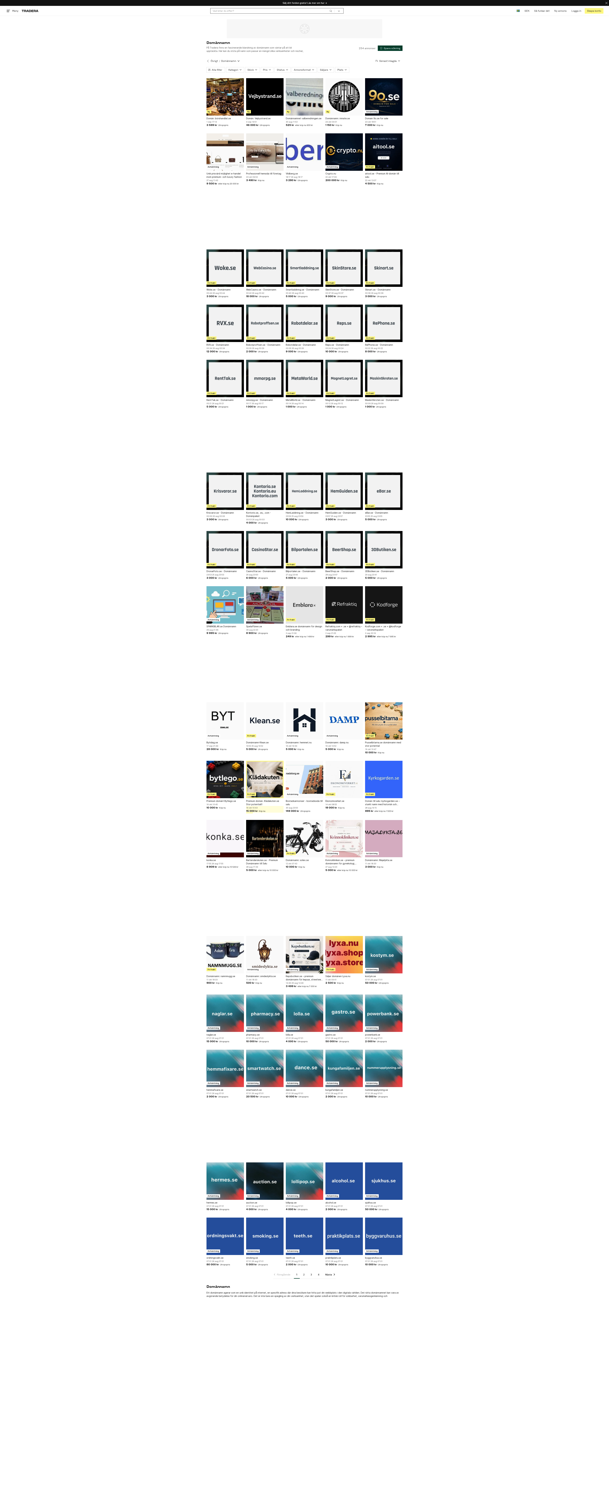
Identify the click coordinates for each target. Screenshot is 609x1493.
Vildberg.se (292, 173)
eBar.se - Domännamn (376, 512)
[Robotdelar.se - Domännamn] (304, 323)
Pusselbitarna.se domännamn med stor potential (383, 744)
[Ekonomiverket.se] (344, 779)
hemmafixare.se (214, 1090)
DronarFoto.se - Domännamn (221, 571)
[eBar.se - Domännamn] (384, 491)
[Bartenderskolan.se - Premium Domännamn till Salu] (265, 838)
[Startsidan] (30, 11)
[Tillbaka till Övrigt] (207, 61)
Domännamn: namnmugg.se (220, 976)
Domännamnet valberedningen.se (303, 118)
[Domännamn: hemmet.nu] (304, 721)
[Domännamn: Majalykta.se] (384, 838)
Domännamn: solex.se (297, 860)
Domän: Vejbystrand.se (258, 118)
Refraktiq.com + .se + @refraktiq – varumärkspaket (343, 628)
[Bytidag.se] (225, 721)
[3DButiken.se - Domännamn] (384, 549)
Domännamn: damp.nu (337, 742)
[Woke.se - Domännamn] (225, 268)
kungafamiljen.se (334, 1090)
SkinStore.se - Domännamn (339, 289)
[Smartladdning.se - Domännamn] (304, 268)
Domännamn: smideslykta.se (261, 976)
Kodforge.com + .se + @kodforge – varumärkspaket (383, 628)
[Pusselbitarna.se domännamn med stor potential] (384, 721)
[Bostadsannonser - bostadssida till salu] (304, 779)
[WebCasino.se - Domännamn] (265, 268)
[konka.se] (225, 838)
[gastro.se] (344, 1013)
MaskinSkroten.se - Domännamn (382, 400)
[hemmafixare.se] (225, 1068)
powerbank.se (372, 1034)
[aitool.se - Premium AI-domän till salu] (384, 152)
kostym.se (370, 976)
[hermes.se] (225, 1181)
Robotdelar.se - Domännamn (301, 344)
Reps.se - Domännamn (337, 344)
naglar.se (211, 1034)
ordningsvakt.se (214, 1257)
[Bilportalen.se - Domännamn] (304, 549)
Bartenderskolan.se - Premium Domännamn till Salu (262, 862)
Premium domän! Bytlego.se (221, 801)
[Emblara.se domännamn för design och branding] (304, 605)
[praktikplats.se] (344, 1236)
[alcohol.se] (344, 1181)
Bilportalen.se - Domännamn (300, 571)
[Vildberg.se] (304, 152)
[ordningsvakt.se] (225, 1236)
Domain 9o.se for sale (376, 118)
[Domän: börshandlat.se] (225, 97)
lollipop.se (291, 1202)
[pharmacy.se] (265, 1013)
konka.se (211, 860)
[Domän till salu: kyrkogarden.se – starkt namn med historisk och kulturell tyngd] (384, 779)
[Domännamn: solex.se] (304, 838)
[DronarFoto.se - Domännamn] (225, 549)
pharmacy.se (253, 1034)
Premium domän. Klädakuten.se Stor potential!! (262, 803)
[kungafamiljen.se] (344, 1068)
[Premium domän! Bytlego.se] (225, 779)
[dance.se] (304, 1068)
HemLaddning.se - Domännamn (302, 512)
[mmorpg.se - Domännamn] (265, 378)
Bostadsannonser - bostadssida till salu (304, 803)
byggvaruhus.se (373, 1257)
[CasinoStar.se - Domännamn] (265, 549)
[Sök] (330, 10)
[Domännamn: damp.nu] (344, 721)
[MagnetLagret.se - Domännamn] (344, 378)
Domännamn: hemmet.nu (299, 742)
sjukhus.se (370, 1202)
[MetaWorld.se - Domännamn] (304, 378)
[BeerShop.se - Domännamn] (344, 549)
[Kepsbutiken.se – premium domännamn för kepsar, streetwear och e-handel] (304, 954)
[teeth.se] (304, 1236)
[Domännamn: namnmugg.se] (225, 954)
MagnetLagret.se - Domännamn (342, 400)
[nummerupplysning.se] (384, 1068)
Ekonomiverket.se (334, 801)
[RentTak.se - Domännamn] (225, 378)
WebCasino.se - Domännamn (261, 289)
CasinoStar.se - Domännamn (261, 571)
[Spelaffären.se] (265, 605)
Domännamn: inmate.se (337, 118)
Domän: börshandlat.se (218, 118)
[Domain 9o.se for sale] (384, 97)
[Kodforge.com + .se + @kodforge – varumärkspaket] (384, 605)
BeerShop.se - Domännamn (339, 571)
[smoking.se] (265, 1236)
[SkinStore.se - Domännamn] (344, 268)
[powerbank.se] (384, 1013)
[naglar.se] (225, 1013)
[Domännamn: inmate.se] (344, 97)
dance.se (291, 1090)
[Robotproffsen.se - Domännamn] (265, 323)
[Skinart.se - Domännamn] (384, 268)
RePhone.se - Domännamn (379, 344)
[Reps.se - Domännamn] (344, 323)
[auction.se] (265, 1181)
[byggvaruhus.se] (384, 1236)
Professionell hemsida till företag (263, 173)
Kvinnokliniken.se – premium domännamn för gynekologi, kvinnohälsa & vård (340, 862)
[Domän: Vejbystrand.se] (265, 97)
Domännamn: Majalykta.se (378, 860)
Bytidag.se (212, 742)
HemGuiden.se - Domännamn (340, 512)
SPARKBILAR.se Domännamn (221, 626)
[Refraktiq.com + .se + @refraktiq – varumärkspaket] (344, 605)
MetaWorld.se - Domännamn (300, 400)
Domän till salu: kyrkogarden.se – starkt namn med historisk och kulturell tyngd (382, 803)
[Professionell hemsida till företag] (265, 152)
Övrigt (214, 61)
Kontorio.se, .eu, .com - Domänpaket (258, 514)
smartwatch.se (254, 1090)
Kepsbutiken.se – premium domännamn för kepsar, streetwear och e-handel (304, 978)
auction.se (251, 1202)
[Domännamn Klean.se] (265, 721)
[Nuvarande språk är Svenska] (518, 11)
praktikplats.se (333, 1257)
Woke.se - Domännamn (218, 289)
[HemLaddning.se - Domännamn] (304, 491)
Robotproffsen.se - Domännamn (263, 344)
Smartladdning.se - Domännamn (302, 289)
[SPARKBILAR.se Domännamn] (225, 605)
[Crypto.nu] (344, 152)
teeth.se (290, 1257)
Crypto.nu (330, 173)
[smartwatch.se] (265, 1068)
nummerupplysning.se (376, 1090)
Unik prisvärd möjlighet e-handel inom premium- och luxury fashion (224, 175)
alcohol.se (330, 1202)
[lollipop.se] (304, 1181)
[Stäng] (606, 3)
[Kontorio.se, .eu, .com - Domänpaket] (265, 491)
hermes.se (211, 1202)
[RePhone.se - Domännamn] (384, 323)
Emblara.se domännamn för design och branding (304, 628)
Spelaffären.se (254, 626)
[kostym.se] (384, 954)
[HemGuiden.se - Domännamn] (344, 491)
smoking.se (252, 1257)
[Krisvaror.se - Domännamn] (225, 491)
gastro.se (330, 1034)
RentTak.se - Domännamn (220, 400)
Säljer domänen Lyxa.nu (337, 976)
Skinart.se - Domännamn (378, 289)
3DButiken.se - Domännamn (379, 571)
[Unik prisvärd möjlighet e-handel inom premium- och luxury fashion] (225, 152)
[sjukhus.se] (384, 1181)
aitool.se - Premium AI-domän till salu (382, 175)
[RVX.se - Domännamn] (225, 323)
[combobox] (272, 10)
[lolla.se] (304, 1013)
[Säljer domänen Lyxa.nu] (344, 954)
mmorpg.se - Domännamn (259, 400)
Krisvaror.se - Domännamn (220, 512)
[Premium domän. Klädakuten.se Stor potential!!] (265, 779)
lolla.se (289, 1034)
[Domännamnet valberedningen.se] (304, 97)
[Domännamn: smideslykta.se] (265, 954)
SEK (526, 11)
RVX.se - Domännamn (217, 344)
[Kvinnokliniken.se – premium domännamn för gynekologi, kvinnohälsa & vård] (344, 838)
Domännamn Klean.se (257, 742)
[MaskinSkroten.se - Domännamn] (384, 378)
